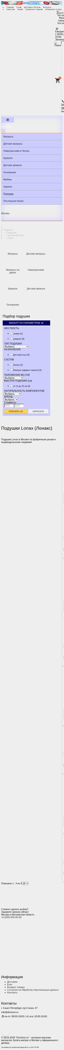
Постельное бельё (13, 201)
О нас (18, 7)
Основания (9, 172)
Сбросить (38, 411)
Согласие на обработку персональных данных (32, 990)
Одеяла (7, 186)
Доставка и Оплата (32, 7)
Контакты (47, 7)
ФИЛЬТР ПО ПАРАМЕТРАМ (25, 323)
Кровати (8, 158)
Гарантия (10, 9)
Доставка (12, 982)
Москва (5, 213)
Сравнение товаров (33, 9)
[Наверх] (5, 1032)
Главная (9, 7)
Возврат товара (16, 987)
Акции (19, 9)
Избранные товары (53, 9)
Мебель (7, 179)
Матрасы (8, 136)
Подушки (8, 194)
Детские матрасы (12, 143)
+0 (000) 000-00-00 (11, 917)
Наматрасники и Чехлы (16, 151)
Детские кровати (12, 165)
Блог (9, 984)
